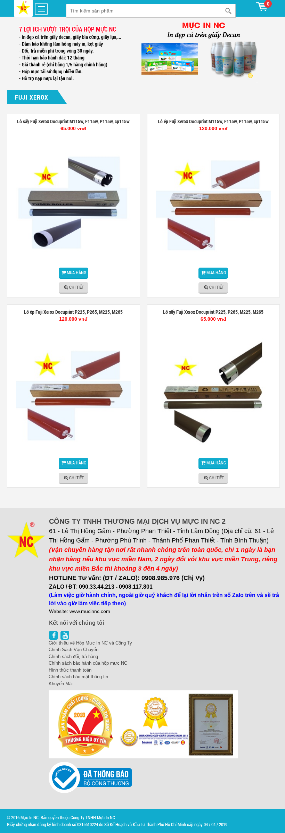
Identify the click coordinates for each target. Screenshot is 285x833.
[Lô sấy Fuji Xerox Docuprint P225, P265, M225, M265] (213, 395)
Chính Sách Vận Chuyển (73, 649)
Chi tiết (76, 287)
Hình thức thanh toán (70, 670)
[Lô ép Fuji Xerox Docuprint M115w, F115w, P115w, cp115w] (213, 205)
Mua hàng (77, 272)
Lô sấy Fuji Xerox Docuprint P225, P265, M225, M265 (213, 312)
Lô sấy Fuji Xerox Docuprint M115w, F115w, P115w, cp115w (73, 121)
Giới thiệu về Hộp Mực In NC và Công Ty (90, 643)
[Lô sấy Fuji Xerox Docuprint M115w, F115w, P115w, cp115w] (73, 205)
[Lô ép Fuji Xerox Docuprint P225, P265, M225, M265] (73, 395)
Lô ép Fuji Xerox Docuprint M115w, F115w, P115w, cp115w (213, 121)
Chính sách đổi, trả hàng (73, 656)
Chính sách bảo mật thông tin (78, 676)
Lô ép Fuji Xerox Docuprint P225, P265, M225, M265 (73, 312)
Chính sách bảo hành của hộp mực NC (88, 663)
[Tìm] (229, 11)
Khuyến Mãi (61, 683)
